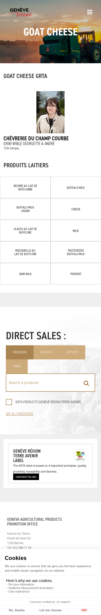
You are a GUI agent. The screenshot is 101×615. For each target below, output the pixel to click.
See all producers (19, 414)
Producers (20, 352)
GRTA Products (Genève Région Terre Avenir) (48, 402)
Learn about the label (26, 476)
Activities (72, 352)
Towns (17, 366)
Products (46, 352)
